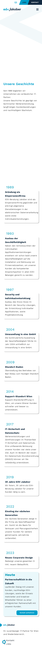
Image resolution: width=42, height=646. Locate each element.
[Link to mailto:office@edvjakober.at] (16, 2)
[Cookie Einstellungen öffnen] (4, 643)
